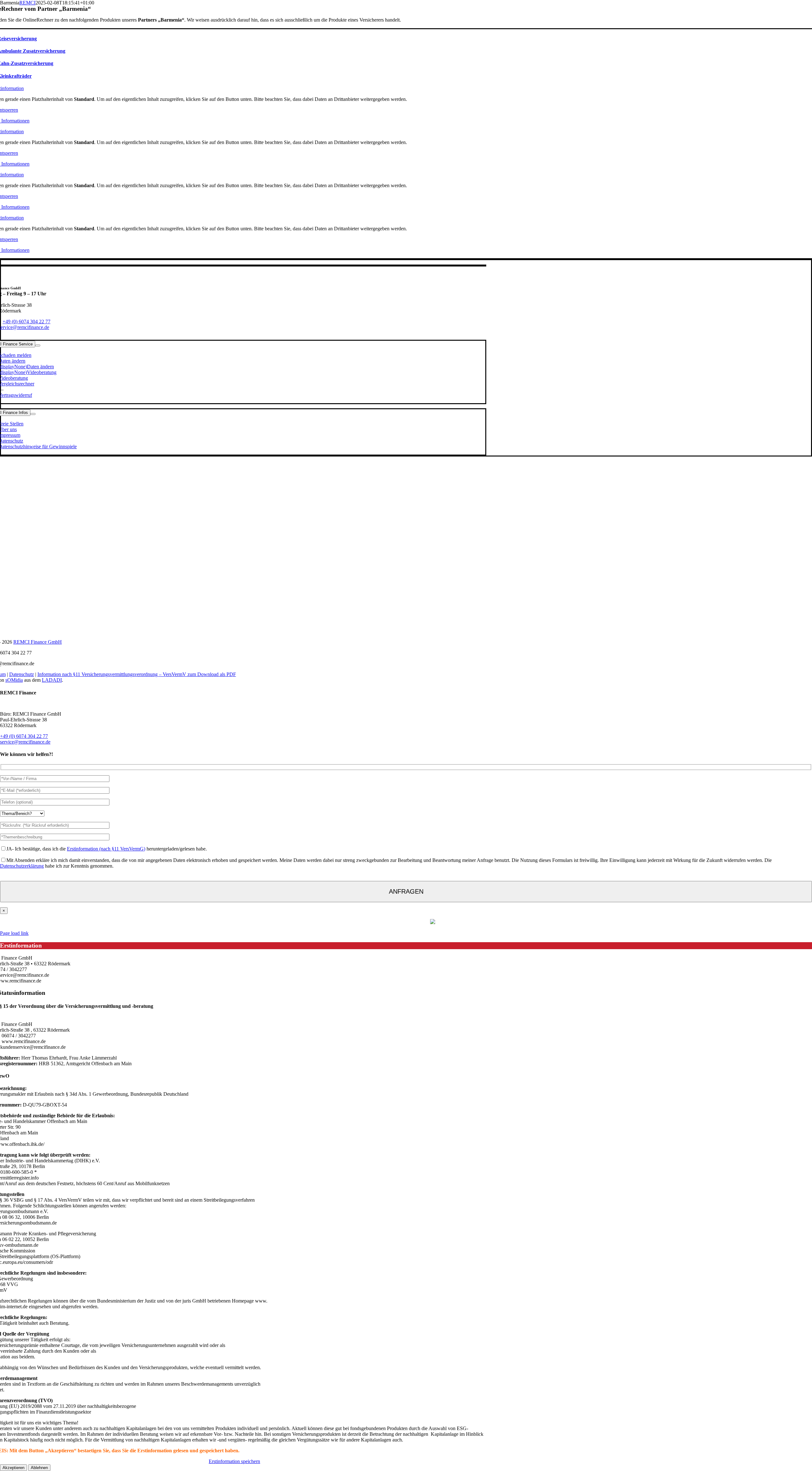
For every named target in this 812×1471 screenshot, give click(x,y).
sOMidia (14, 680)
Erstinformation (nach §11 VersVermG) (106, 848)
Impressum (386, 923)
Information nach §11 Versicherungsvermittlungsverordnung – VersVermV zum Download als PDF (136, 674)
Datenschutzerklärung (22, 866)
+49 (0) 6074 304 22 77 (26, 321)
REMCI (27, 2)
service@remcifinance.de (25, 742)
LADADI (52, 680)
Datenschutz (21, 674)
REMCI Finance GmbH (37, 642)
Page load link (14, 933)
